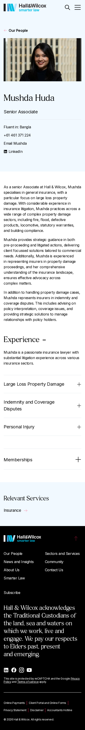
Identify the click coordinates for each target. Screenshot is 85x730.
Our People (18, 30)
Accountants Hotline (59, 710)
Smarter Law (14, 578)
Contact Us (54, 570)
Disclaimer (36, 710)
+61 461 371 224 (17, 135)
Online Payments (14, 703)
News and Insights (19, 561)
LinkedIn (15, 151)
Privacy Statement (15, 710)
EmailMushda (15, 143)
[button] (67, 7)
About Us (11, 570)
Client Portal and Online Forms (47, 703)
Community (54, 561)
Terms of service (28, 681)
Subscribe (12, 592)
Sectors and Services (62, 553)
